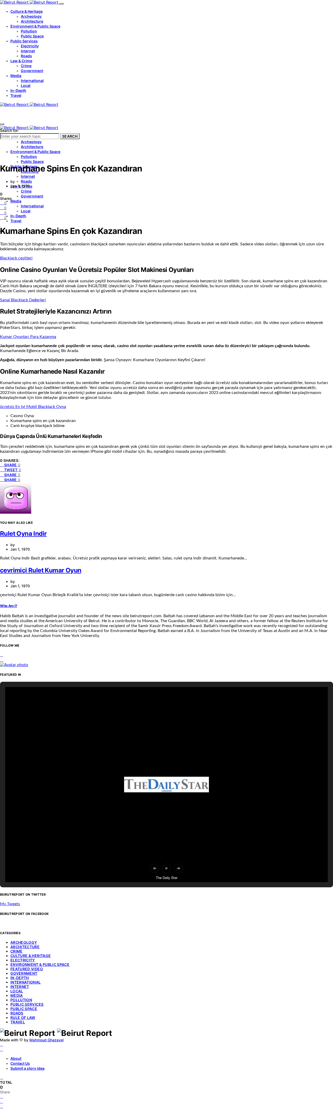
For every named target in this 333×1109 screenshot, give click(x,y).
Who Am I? (8, 606)
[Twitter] (1, 1049)
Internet (28, 51)
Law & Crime (21, 61)
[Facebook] (1, 1044)
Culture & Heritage (26, 11)
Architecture (32, 21)
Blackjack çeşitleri (16, 258)
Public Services (24, 41)
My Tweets (10, 904)
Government (32, 70)
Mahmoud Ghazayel (46, 1040)
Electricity (30, 46)
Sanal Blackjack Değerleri (23, 300)
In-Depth (18, 90)
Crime (26, 65)
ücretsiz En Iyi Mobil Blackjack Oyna (33, 407)
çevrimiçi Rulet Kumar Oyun (40, 570)
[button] (154, 868)
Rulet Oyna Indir (23, 533)
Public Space (32, 36)
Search (70, 136)
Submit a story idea (27, 1068)
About (15, 1058)
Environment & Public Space (35, 26)
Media (15, 75)
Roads (26, 56)
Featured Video (26, 969)
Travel (15, 95)
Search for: (9, 130)
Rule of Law (22, 1017)
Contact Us (20, 1063)
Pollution (29, 31)
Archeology (31, 16)
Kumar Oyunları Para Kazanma (28, 337)
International (32, 80)
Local (25, 85)
